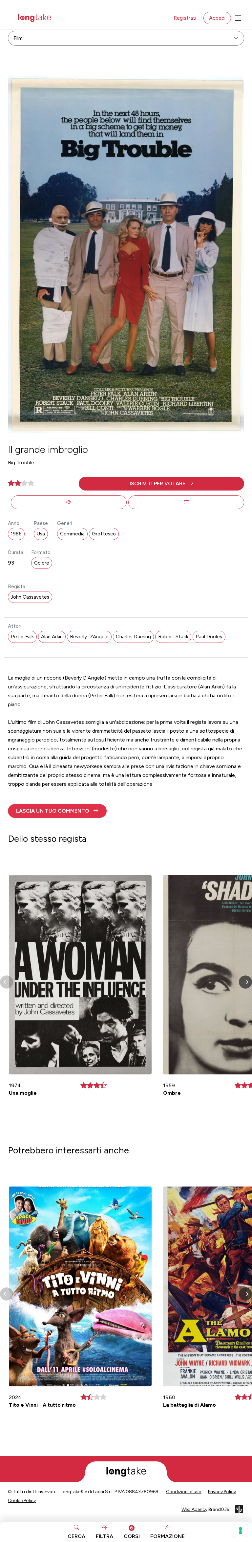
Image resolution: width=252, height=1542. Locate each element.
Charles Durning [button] (133, 637)
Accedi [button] (217, 18)
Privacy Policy (222, 1491)
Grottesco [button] (104, 534)
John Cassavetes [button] (30, 597)
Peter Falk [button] (22, 637)
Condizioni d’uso (183, 1491)
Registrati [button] (185, 18)
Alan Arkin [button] (52, 637)
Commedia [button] (72, 534)
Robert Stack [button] (173, 637)
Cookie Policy (22, 1500)
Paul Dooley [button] (209, 637)
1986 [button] (16, 534)
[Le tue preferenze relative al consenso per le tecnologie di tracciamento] (240, 1530)
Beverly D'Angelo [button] (89, 637)
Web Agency (194, 1509)
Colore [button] (41, 563)
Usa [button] (41, 534)
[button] (161, 484)
